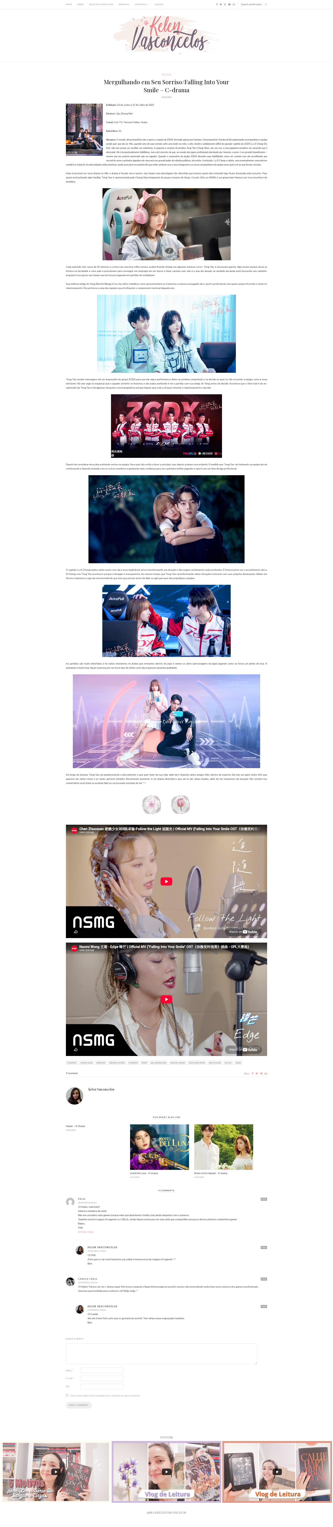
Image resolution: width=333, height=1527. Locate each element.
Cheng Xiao (86, 1063)
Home (69, 4)
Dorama (101, 1063)
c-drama (71, 1063)
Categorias (141, 4)
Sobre (80, 4)
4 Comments (72, 1073)
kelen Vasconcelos (101, 1089)
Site (67, 1386)
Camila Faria (87, 1279)
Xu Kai (228, 1063)
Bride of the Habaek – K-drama (210, 1173)
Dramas (166, 74)
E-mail (70, 1378)
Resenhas (124, 4)
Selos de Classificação (101, 4)
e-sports (133, 1063)
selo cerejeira (197, 1063)
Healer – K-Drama (75, 1126)
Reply (264, 1199)
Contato (159, 4)
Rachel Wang (177, 1063)
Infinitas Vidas (86, 1231)
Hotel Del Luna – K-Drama (144, 1173)
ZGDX (238, 1063)
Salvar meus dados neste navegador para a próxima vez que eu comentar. (105, 1395)
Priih (82, 1199)
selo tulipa (215, 1063)
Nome (69, 1370)
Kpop (144, 1063)
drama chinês (117, 1063)
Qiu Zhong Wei (158, 1063)
